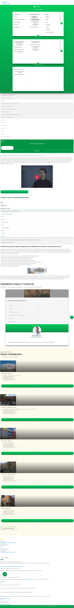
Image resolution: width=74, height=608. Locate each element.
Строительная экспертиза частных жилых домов (35, 42)
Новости (4, 2)
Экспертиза (3, 100)
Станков (31, 14)
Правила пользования (5, 566)
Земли (47, 14)
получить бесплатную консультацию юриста (14, 191)
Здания (47, 19)
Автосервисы (11, 318)
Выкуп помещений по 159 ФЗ (19, 74)
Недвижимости (16, 14)
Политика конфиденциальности (16, 566)
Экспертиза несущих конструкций (35, 49)
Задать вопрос (5, 557)
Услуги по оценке (38, 9)
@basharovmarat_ (39, 337)
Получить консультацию (5, 598)
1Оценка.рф (29, 579)
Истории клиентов (6, 3)
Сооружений (48, 24)
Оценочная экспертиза (5, 111)
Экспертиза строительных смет (35, 44)
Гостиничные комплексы (13, 312)
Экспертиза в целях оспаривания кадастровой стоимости (11, 114)
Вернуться (2, 581)
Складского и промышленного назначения (17, 315)
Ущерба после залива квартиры (19, 19)
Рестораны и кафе (12, 321)
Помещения (48, 29)
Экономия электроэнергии (18, 69)
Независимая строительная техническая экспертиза (19, 42)
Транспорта (16, 24)
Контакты (2, 133)
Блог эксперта (3, 128)
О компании (5, 1)
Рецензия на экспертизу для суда (20, 52)
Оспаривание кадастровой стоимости (19, 72)
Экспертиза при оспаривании (19, 49)
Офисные (11, 308)
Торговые (11, 305)
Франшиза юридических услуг (6, 136)
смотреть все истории (8, 528)
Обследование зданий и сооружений (35, 47)
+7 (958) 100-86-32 (11, 552)
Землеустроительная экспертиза (19, 44)
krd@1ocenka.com (4, 552)
